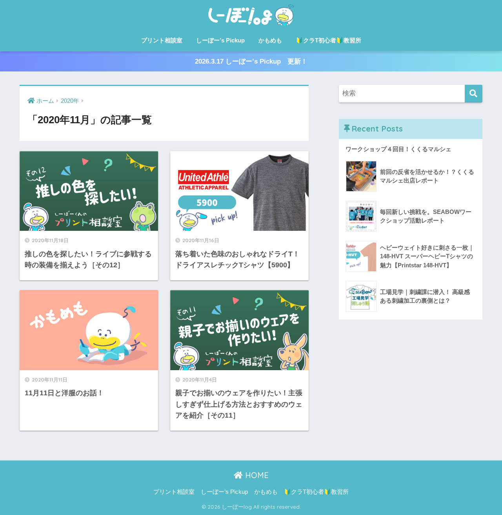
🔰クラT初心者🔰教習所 (328, 40)
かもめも (270, 40)
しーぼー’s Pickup (220, 40)
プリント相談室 (161, 40)
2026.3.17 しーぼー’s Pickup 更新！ (251, 61)
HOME (256, 475)
